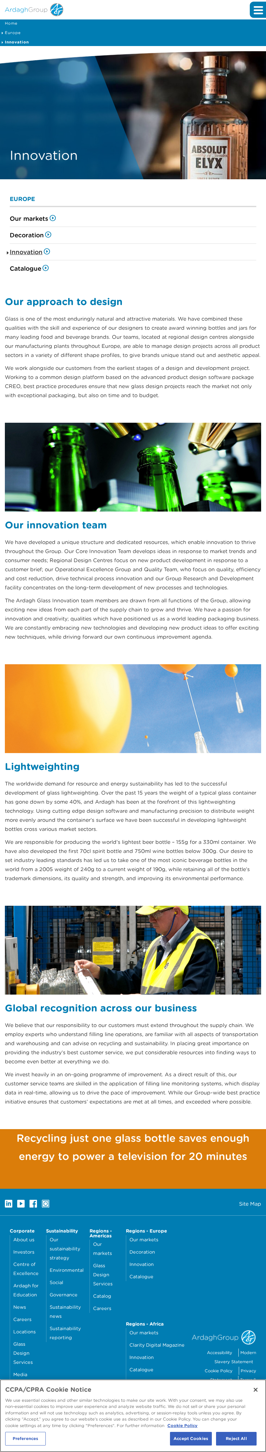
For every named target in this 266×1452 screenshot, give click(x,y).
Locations (24, 1331)
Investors (23, 1252)
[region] (133, 1415)
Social (56, 1282)
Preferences (25, 1438)
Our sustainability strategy (65, 1248)
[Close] (255, 1390)
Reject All (236, 1438)
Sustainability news (65, 1311)
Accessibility (219, 1352)
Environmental (67, 1270)
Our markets (29, 218)
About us (23, 1239)
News (19, 1307)
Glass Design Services (23, 1353)
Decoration (27, 235)
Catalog (102, 1296)
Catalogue (25, 268)
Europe (13, 32)
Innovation (17, 42)
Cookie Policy (219, 1370)
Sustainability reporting (65, 1333)
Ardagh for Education (26, 1290)
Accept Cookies (191, 1438)
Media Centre (21, 1379)
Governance (64, 1294)
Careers (22, 1319)
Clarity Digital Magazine (157, 1345)
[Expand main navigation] (258, 10)
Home (11, 23)
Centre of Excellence (26, 1268)
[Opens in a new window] (8, 1204)
